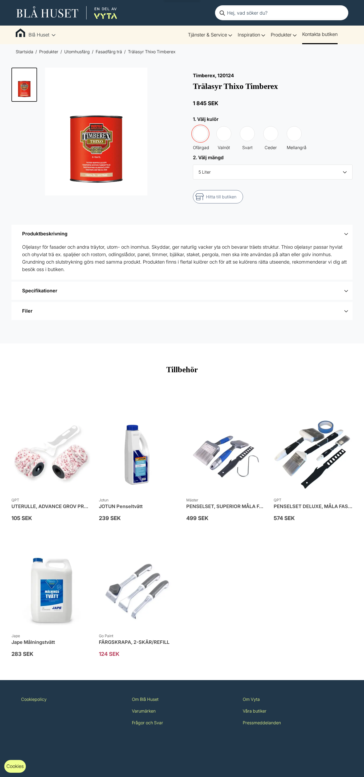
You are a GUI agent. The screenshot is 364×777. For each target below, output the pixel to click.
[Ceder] (270, 133)
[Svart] (247, 133)
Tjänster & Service (207, 35)
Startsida (24, 51)
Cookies (15, 766)
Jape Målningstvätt (33, 642)
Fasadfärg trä (109, 51)
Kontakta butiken (320, 34)
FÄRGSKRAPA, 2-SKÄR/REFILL (134, 642)
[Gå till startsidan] (67, 12)
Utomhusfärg (77, 51)
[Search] (222, 13)
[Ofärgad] (200, 133)
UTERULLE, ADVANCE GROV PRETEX (53, 506)
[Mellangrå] (294, 133)
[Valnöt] (223, 133)
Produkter (281, 35)
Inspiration (249, 35)
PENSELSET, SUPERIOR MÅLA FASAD (229, 506)
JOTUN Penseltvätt (121, 506)
